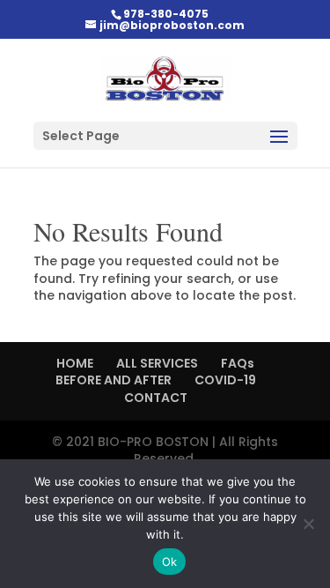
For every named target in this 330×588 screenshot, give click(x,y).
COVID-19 (225, 380)
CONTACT (155, 397)
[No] (308, 523)
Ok (170, 562)
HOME (74, 363)
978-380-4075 (166, 13)
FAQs (237, 363)
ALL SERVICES (157, 363)
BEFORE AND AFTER (113, 380)
